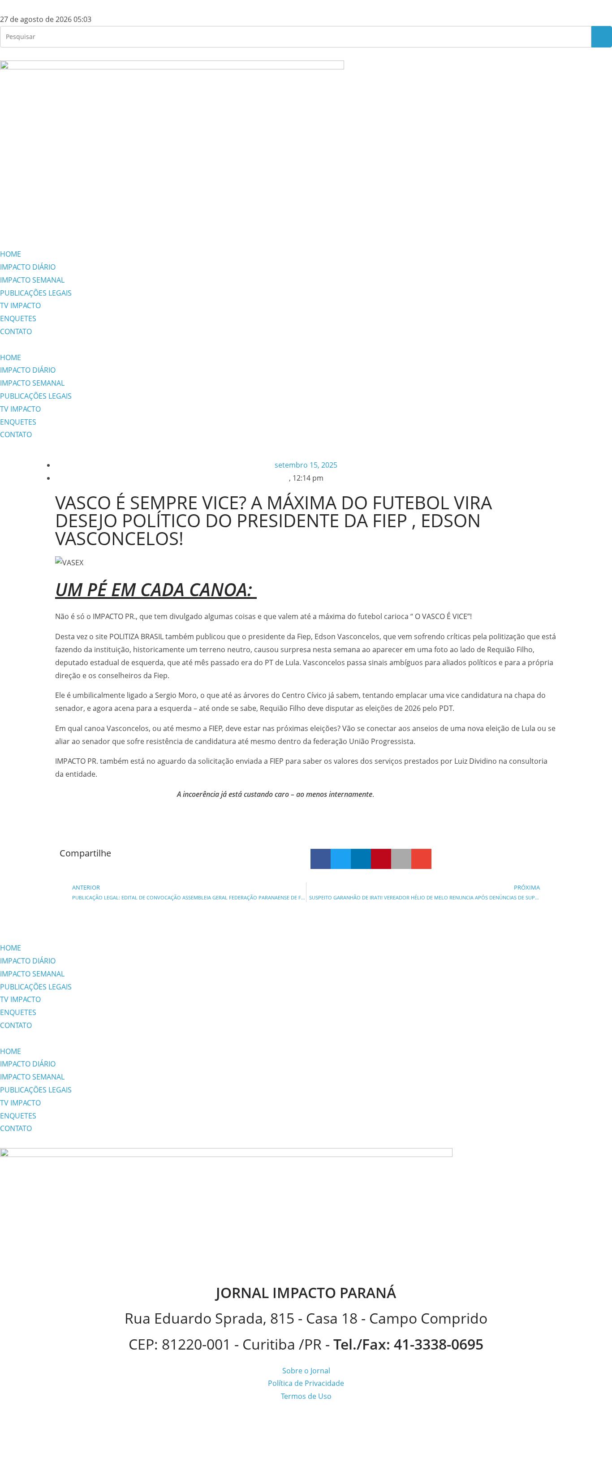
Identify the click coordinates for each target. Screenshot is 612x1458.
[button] (306, 344)
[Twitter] (59, 220)
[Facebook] (35, 220)
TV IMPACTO (20, 305)
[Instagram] (11, 220)
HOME (10, 254)
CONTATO (16, 331)
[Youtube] (84, 220)
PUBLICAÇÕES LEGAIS (36, 293)
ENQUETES (18, 318)
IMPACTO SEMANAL (32, 280)
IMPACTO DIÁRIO (28, 267)
